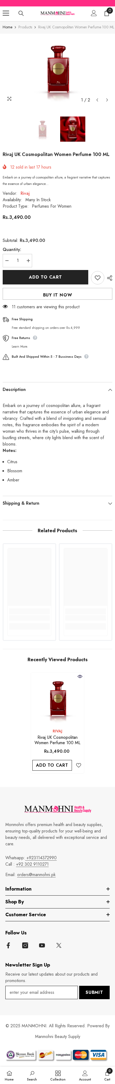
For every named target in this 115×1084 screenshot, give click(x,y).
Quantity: (12, 249)
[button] (97, 100)
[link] (29, 618)
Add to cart (45, 277)
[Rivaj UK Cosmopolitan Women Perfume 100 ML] (57, 698)
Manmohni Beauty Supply (57, 1036)
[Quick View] (80, 676)
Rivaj (25, 193)
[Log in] (94, 13)
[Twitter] (58, 945)
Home (7, 27)
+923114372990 (41, 858)
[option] (57, 69)
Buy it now (57, 295)
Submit (94, 992)
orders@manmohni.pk (36, 875)
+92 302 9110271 (32, 864)
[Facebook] (8, 945)
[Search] (21, 13)
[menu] (6, 13)
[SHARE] (108, 278)
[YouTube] (42, 945)
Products (25, 27)
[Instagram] (25, 945)
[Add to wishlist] (97, 277)
